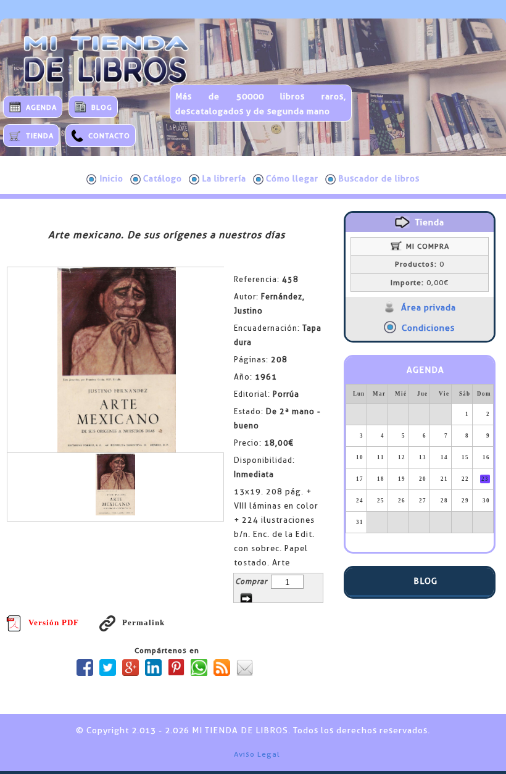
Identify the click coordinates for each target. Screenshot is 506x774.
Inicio (111, 178)
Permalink (143, 622)
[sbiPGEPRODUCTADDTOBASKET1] (246, 598)
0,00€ (420, 282)
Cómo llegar (292, 178)
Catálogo (162, 178)
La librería (224, 178)
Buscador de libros (379, 178)
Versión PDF (53, 622)
